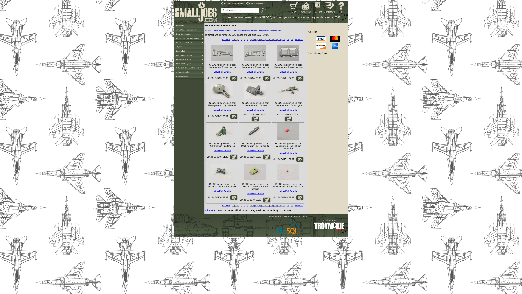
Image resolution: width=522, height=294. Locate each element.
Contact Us (329, 12)
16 (283, 39)
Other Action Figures (183, 64)
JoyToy (178, 47)
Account (318, 12)
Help (341, 12)
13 (271, 39)
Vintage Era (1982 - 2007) (244, 30)
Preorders (180, 26)
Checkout (305, 12)
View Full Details (222, 72)
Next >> (299, 39)
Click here (210, 210)
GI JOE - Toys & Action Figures (187, 38)
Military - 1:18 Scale (183, 59)
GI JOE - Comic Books (184, 43)
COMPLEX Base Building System (188, 68)
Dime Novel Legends (184, 34)
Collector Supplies (183, 72)
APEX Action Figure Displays (187, 30)
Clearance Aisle (182, 76)
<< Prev (226, 39)
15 (279, 39)
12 (267, 39)
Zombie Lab (180, 51)
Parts (278, 30)
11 (263, 39)
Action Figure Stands (184, 55)
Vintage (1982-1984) (265, 30)
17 (288, 39)
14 (275, 39)
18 (292, 39)
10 (259, 39)
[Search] (262, 10)
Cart (294, 12)
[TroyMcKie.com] (329, 231)
